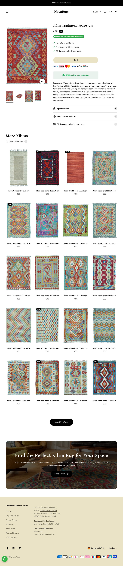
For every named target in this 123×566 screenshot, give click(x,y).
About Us (10, 524)
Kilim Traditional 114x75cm (18, 243)
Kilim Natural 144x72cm (18, 191)
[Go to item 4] (38, 97)
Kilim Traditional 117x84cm (75, 296)
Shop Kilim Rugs (62, 474)
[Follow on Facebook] (7, 548)
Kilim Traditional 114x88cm (75, 243)
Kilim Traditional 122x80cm (104, 400)
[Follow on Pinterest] (19, 548)
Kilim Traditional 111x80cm (75, 191)
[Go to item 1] (9, 97)
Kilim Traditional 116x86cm (18, 296)
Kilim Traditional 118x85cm (18, 348)
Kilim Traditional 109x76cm (47, 191)
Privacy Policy (11, 537)
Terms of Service (12, 533)
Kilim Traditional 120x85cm (47, 400)
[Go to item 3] (29, 97)
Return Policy (11, 520)
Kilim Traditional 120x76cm (104, 348)
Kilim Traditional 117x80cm (47, 296)
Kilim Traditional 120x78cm (18, 400)
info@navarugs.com (48, 510)
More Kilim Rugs (61, 422)
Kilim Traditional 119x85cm (75, 348)
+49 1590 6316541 (48, 507)
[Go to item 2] (19, 97)
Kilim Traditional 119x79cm (47, 348)
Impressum (10, 529)
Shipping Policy (12, 516)
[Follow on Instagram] (13, 548)
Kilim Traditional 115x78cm (104, 243)
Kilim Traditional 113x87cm (104, 191)
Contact (9, 511)
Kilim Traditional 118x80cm (104, 296)
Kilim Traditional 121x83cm (75, 400)
